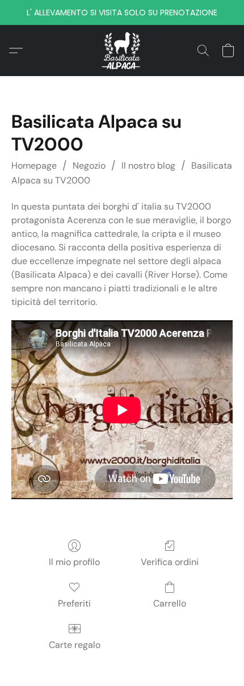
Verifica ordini (170, 562)
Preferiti (74, 603)
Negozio (89, 166)
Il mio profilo (74, 562)
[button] (122, 50)
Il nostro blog (148, 166)
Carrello (169, 603)
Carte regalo (74, 645)
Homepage (34, 166)
